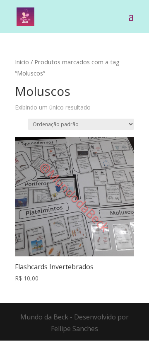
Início (22, 62)
